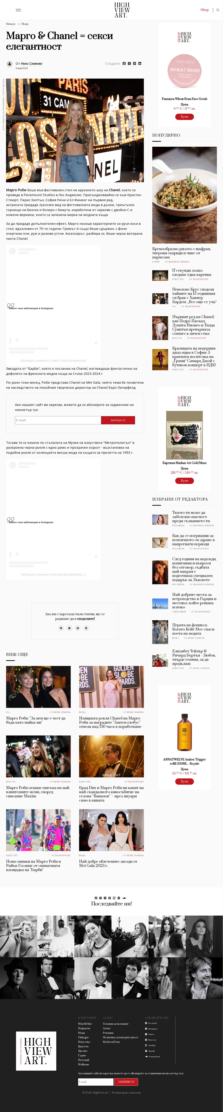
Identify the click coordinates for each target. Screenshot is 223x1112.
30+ (8, 712)
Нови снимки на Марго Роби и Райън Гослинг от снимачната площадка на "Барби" (33, 865)
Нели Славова (31, 63)
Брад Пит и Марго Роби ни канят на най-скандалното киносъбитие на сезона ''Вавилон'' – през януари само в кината (111, 794)
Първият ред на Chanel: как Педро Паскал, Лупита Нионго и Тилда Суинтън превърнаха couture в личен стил (193, 325)
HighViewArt (136, 782)
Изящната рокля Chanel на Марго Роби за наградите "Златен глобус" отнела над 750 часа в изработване (110, 722)
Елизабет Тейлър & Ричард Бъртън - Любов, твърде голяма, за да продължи (194, 657)
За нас (107, 1028)
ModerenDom (111, 1042)
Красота (11, 782)
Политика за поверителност (120, 1037)
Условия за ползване (116, 1024)
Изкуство (85, 782)
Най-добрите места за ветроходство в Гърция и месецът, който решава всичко (194, 601)
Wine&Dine (85, 1024)
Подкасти (84, 1028)
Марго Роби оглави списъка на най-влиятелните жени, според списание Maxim (38, 792)
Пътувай (83, 1060)
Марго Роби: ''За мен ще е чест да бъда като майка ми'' (35, 720)
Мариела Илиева (179, 262)
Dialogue (83, 1037)
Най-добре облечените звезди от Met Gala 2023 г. (108, 863)
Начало (11, 24)
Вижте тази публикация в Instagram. (31, 308)
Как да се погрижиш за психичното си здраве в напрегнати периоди (193, 540)
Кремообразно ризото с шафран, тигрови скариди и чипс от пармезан (181, 253)
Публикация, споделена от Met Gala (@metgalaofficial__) (53, 574)
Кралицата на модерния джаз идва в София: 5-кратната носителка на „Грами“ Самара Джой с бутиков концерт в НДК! (194, 356)
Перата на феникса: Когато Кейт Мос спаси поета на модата (193, 629)
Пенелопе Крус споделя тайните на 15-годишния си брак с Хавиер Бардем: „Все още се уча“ (194, 295)
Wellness (178, 526)
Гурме (156, 262)
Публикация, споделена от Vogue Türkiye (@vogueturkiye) (53, 360)
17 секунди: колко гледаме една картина (191, 272)
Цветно (82, 1051)
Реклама (108, 1033)
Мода (24, 24)
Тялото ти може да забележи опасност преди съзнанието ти (191, 516)
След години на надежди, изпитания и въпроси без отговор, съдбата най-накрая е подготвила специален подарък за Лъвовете (194, 569)
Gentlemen (179, 612)
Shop (205, 10)
